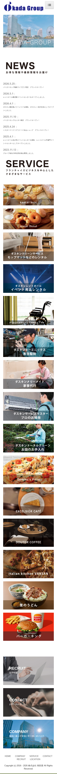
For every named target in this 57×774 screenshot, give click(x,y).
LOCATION (35, 759)
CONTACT (47, 756)
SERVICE (34, 756)
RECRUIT (21, 759)
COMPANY (20, 756)
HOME (8, 756)
